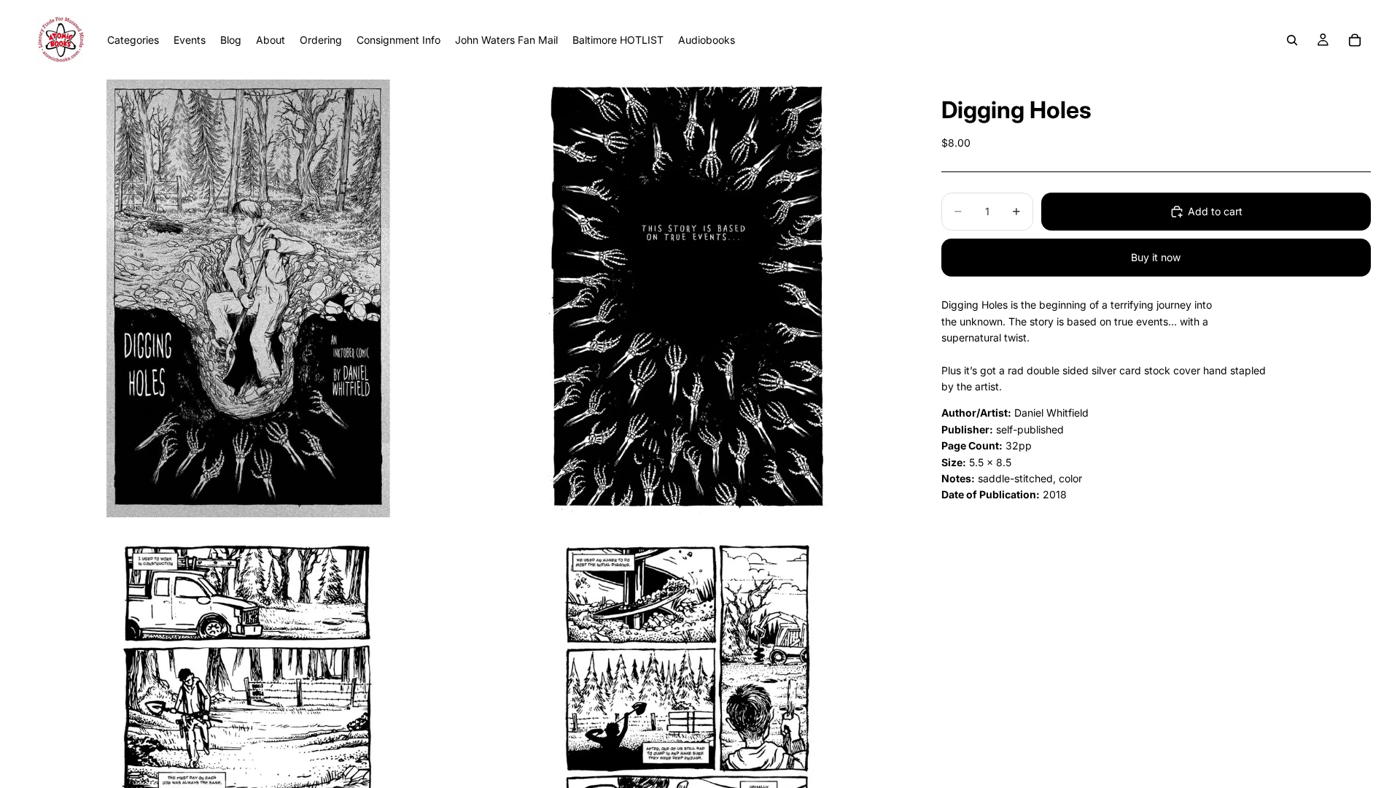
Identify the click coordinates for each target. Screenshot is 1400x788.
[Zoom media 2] (687, 298)
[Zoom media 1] (248, 298)
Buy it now (1156, 257)
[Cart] (1355, 40)
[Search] (1292, 40)
